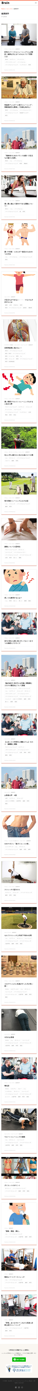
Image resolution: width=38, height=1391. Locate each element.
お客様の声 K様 (10, 795)
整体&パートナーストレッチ (14, 1277)
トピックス (9, 8)
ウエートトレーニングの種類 (14, 1137)
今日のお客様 (9, 1037)
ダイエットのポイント (12, 1185)
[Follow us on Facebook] (16, 1387)
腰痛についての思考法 (12, 547)
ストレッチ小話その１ (12, 889)
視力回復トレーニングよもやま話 (16, 501)
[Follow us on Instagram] (22, 1387)
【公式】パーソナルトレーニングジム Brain (20, 1381)
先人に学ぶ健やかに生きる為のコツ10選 (18, 455)
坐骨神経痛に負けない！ (13, 348)
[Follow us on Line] (19, 1387)
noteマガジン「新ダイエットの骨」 (17, 844)
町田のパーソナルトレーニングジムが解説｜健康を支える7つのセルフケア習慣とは (18, 54)
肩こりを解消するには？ (13, 598)
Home (3, 8)
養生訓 (6, 1086)
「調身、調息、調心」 (12, 1231)
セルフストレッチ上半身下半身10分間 (18, 935)
